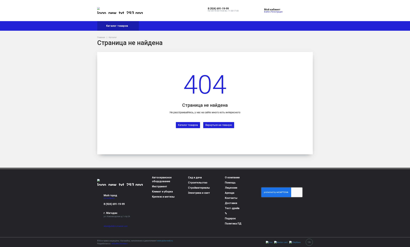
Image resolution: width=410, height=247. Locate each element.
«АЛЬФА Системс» (119, 244)
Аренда (200, 25)
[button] (223, 8)
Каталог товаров (117, 25)
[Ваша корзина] (307, 11)
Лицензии (184, 25)
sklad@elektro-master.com (116, 226)
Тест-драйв (253, 25)
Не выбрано (109, 198)
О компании (148, 25)
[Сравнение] (300, 11)
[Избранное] (293, 11)
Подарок (278, 25)
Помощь (167, 25)
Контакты (216, 25)
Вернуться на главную (218, 125)
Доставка (234, 25)
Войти (267, 12)
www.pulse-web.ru (165, 241)
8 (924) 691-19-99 (114, 204)
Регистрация (277, 12)
